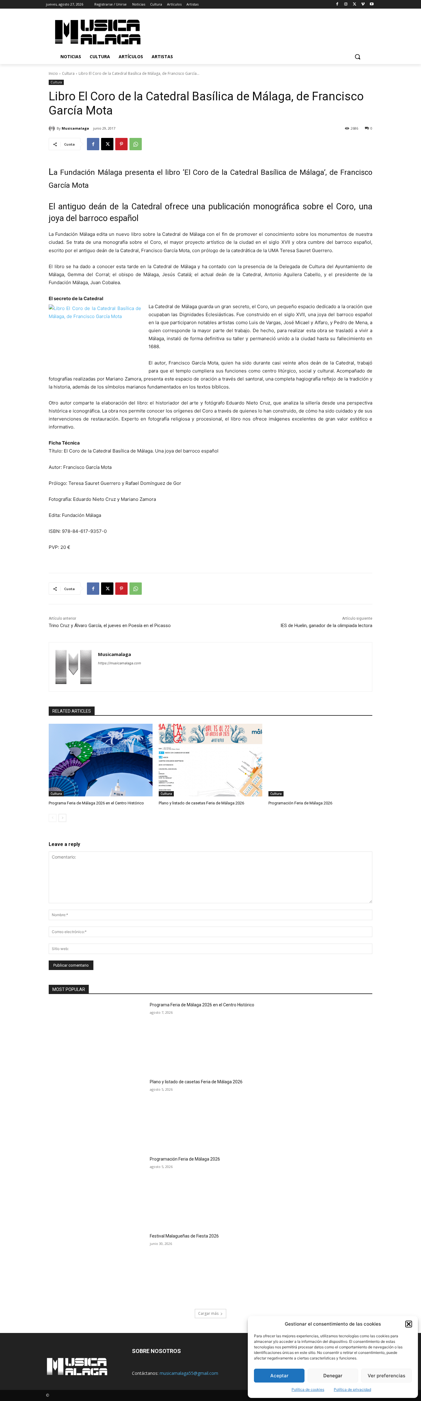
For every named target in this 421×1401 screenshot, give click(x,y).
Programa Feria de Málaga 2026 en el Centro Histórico (96, 803)
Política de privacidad (352, 1389)
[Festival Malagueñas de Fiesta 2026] (97, 1267)
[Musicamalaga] (53, 128)
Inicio (53, 73)
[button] (409, 1324)
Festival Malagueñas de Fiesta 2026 (184, 1236)
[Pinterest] (121, 144)
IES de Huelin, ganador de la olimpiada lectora (326, 625)
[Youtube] (371, 4)
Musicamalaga (75, 128)
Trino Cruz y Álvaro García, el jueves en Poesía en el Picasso (110, 625)
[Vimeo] (362, 4)
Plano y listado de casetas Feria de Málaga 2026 (201, 803)
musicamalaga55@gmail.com (189, 1373)
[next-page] (62, 818)
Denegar (332, 1376)
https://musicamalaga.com (119, 663)
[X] (354, 4)
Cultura (68, 73)
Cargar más (208, 1313)
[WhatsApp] (135, 144)
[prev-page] (52, 818)
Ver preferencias (386, 1376)
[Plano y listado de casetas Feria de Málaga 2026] (211, 760)
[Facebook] (337, 4)
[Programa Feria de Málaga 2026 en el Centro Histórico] (101, 760)
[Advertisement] (262, 31)
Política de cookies (308, 1389)
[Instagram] (345, 4)
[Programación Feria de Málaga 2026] (320, 760)
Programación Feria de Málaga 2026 (300, 803)
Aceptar (279, 1376)
